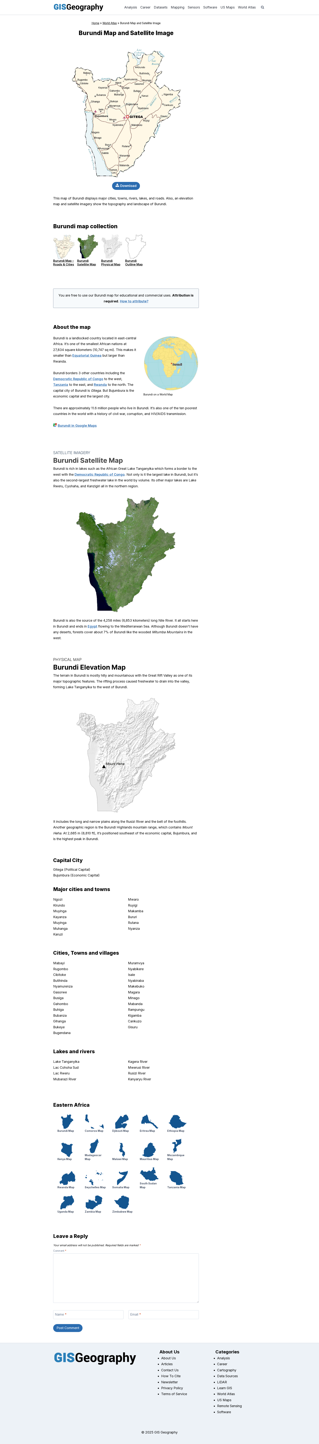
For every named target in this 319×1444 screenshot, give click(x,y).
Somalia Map (120, 1187)
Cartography (226, 1370)
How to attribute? (134, 301)
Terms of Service (174, 1394)
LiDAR (222, 1382)
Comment (59, 1250)
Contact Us (170, 1370)
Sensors (194, 7)
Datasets (160, 7)
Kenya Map (64, 1159)
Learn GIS (224, 1388)
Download (128, 186)
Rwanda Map (65, 1187)
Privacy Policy (172, 1388)
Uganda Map (65, 1211)
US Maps (227, 7)
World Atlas (247, 7)
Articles (167, 1364)
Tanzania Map (176, 1187)
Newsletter (169, 1382)
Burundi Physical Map (110, 262)
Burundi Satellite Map (86, 262)
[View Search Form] (262, 7)
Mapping (177, 7)
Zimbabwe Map (122, 1211)
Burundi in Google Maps (77, 426)
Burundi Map (65, 1130)
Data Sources (227, 1376)
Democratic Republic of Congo (78, 379)
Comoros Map (94, 1130)
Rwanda (100, 385)
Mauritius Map (149, 1159)
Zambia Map (93, 1211)
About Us (168, 1358)
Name (61, 1315)
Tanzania (60, 385)
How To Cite (171, 1376)
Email (135, 1315)
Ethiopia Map (175, 1130)
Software (210, 7)
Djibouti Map (120, 1130)
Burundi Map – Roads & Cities (63, 262)
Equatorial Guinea (87, 355)
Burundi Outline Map (134, 262)
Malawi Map (120, 1159)
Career (145, 7)
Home (95, 23)
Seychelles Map (95, 1187)
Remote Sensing (229, 1406)
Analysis (130, 7)
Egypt (92, 626)
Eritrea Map (147, 1130)
